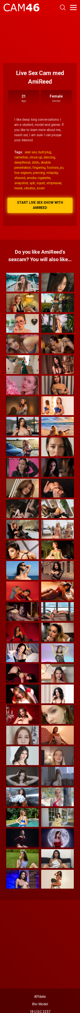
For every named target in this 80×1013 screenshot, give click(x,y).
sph (32, 183)
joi (61, 168)
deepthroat (22, 162)
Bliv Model (40, 1004)
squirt (40, 183)
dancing (49, 157)
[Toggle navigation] (73, 7)
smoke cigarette (38, 178)
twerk (18, 188)
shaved (19, 178)
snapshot (21, 183)
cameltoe (21, 157)
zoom (40, 188)
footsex (52, 168)
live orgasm (23, 173)
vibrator (29, 188)
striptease (53, 183)
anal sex (31, 152)
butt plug (44, 152)
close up (35, 157)
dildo (35, 162)
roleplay (52, 173)
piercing (39, 173)
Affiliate (40, 997)
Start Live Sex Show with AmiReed (40, 205)
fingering (38, 168)
